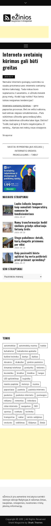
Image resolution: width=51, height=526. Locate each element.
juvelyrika (29, 368)
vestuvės (8, 423)
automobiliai (10, 346)
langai (41, 373)
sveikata (18, 412)
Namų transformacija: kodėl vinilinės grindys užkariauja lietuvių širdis (31, 225)
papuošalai (9, 390)
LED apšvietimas (11, 379)
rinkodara (31, 401)
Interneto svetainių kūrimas (17, 105)
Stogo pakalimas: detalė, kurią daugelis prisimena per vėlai (29, 241)
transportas (9, 417)
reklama (8, 401)
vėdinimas (20, 423)
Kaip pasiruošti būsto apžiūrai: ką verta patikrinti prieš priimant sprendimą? (31, 256)
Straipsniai (7, 135)
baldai (43, 346)
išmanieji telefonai (12, 368)
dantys (25, 357)
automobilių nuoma (28, 346)
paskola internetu (37, 390)
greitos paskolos (35, 362)
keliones (41, 368)
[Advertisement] (25, 307)
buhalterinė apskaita (26, 351)
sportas (7, 412)
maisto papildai (11, 384)
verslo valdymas (34, 417)
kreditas (31, 373)
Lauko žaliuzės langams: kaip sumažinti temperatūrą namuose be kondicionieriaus (31, 209)
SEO (36, 406)
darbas (35, 357)
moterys (25, 384)
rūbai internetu (11, 406)
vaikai (21, 417)
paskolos (8, 395)
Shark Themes (35, 522)
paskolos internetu (24, 395)
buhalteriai (9, 351)
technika (29, 412)
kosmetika (8, 373)
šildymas (32, 423)
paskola (21, 390)
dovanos (8, 362)
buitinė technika (11, 357)
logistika (26, 379)
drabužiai (19, 362)
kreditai (20, 373)
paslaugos (42, 395)
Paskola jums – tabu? (25, 154)
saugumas (26, 406)
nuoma (36, 384)
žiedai (42, 423)
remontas (19, 401)
